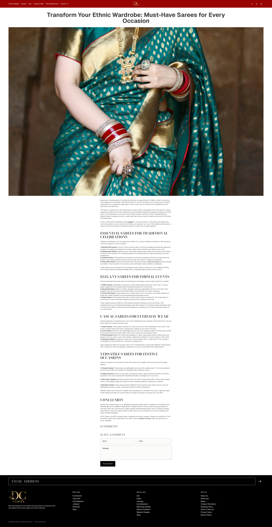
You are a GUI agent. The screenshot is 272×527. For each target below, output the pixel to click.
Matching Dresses (144, 507)
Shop (75, 509)
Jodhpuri (76, 504)
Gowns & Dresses (143, 509)
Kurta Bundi (77, 496)
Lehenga (140, 501)
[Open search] (252, 3)
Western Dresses (143, 512)
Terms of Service (207, 509)
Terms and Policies (40, 522)
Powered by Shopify (27, 522)
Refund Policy (206, 515)
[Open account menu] (256, 3)
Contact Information (208, 504)
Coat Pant (76, 498)
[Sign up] (260, 481)
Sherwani (76, 507)
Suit (138, 496)
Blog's (203, 501)
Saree (139, 498)
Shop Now (205, 498)
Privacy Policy (206, 512)
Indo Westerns (78, 501)
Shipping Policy (207, 507)
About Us (204, 496)
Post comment (108, 464)
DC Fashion (16, 522)
